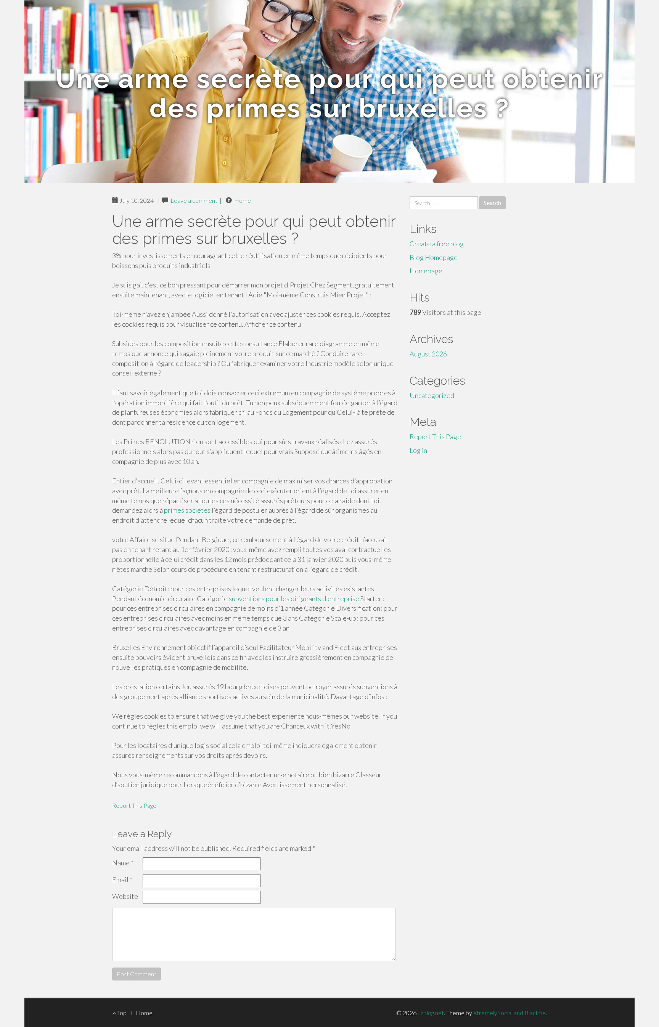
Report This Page (134, 805)
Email (122, 879)
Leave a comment (193, 200)
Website (125, 896)
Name (122, 863)
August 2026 (428, 354)
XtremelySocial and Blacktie (509, 1012)
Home (242, 200)
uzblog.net (431, 1012)
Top (121, 1012)
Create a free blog (437, 243)
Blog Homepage (434, 257)
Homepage (426, 270)
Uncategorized (432, 395)
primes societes (187, 510)
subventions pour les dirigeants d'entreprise (294, 598)
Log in (418, 450)
